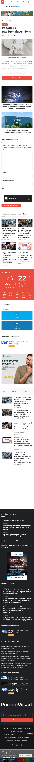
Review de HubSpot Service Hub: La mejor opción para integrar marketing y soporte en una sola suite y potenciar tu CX (25, 256)
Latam (9, 20)
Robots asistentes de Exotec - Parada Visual (14, 656)
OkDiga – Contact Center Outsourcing (18, 343)
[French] (32, 734)
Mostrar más (16, 78)
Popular (5, 391)
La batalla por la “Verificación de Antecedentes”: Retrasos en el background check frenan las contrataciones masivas (22, 457)
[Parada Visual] (12, 6)
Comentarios (27, 391)
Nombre (4, 172)
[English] (30, 734)
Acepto (22, 755)
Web (3, 188)
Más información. (10, 759)
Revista (13, 734)
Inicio (5, 20)
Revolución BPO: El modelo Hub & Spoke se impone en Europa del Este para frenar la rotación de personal (9, 232)
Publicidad (24, 740)
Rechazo (28, 755)
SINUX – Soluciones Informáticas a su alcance (18, 678)
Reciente (15, 391)
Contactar (17, 740)
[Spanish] (28, 734)
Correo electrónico (8, 180)
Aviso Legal (10, 740)
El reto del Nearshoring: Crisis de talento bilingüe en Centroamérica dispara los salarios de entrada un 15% (25, 232)
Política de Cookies (10, 737)
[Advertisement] (17, 487)
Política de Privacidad (23, 737)
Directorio (6, 734)
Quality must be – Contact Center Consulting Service (18, 684)
